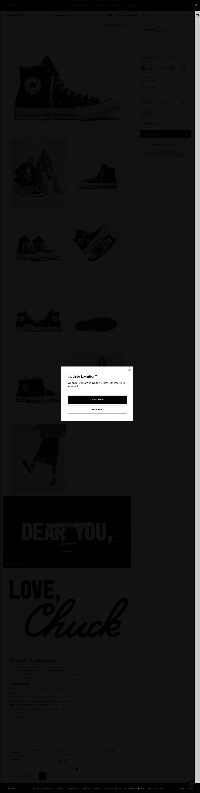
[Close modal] (130, 369)
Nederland (97, 409)
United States (97, 399)
